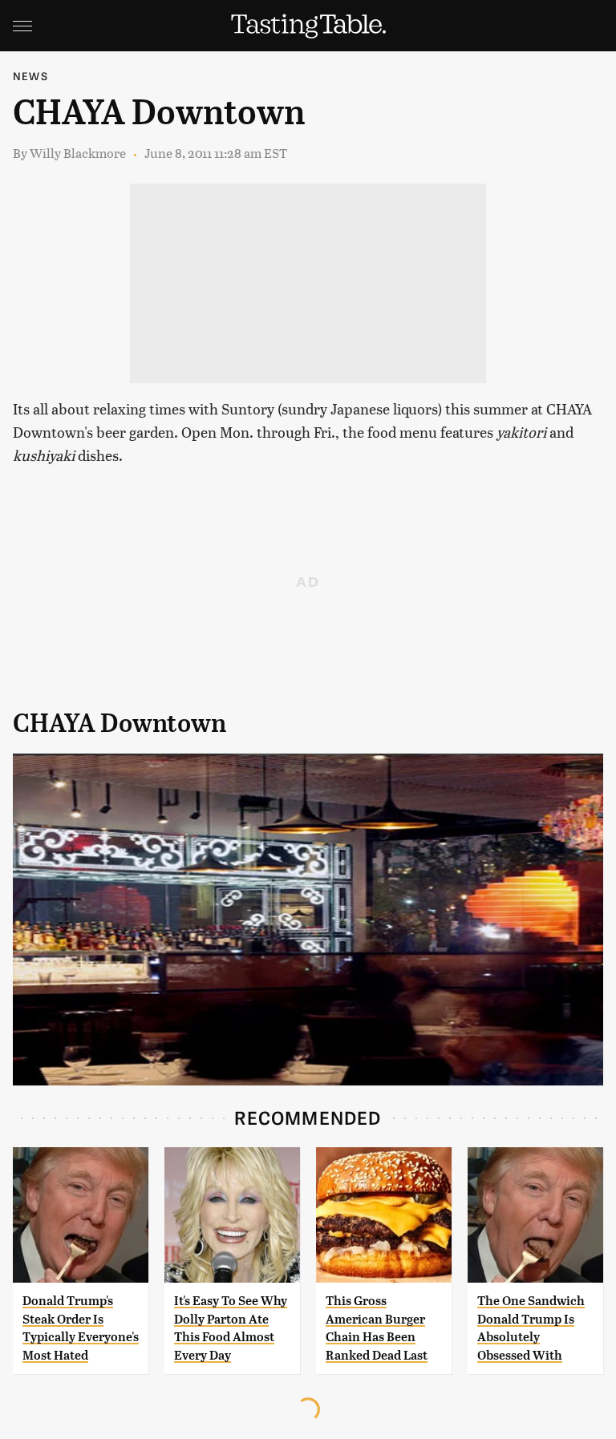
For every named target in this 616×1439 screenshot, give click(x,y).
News (30, 76)
